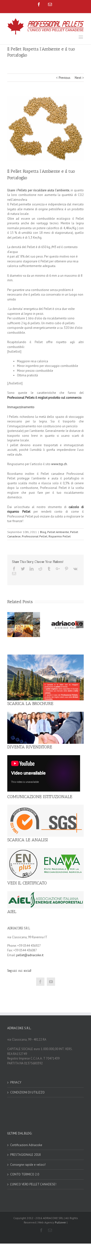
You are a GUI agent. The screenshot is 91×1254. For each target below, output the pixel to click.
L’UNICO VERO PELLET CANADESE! (33, 1184)
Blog (43, 532)
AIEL (11, 911)
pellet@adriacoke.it (29, 955)
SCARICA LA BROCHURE (30, 703)
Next (78, 78)
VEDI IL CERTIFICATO (27, 883)
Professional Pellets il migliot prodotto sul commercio (44, 398)
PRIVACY (15, 1082)
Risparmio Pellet (60, 536)
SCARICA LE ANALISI (27, 839)
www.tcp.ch (59, 464)
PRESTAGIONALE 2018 (25, 1155)
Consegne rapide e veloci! (28, 1165)
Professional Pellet (34, 536)
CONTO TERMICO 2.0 (24, 1174)
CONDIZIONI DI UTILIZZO (27, 1092)
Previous (64, 78)
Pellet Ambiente (58, 532)
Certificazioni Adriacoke (26, 1145)
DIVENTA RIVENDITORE (29, 747)
